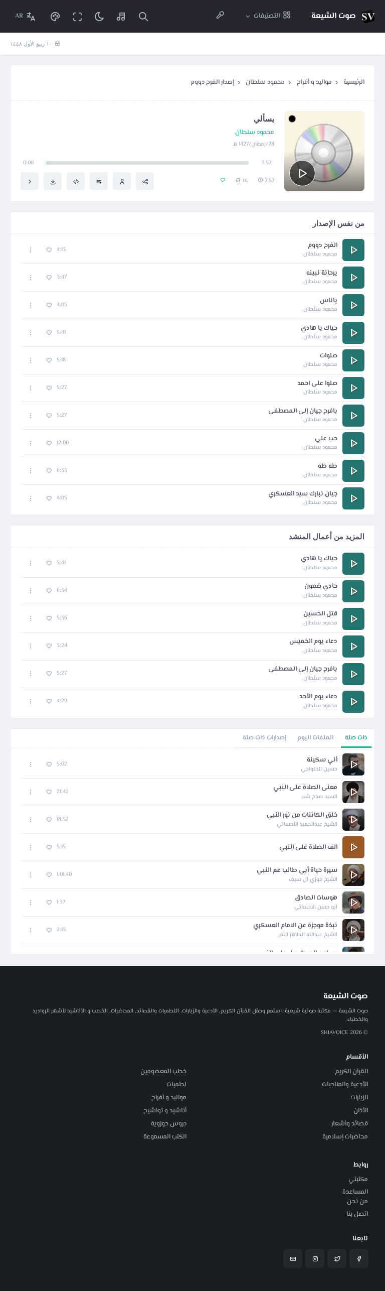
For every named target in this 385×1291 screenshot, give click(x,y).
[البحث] (143, 16)
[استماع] (302, 173)
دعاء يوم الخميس (313, 642)
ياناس (328, 301)
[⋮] (31, 250)
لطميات (176, 1085)
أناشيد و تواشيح (164, 1111)
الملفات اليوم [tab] (315, 738)
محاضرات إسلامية (345, 1137)
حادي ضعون (320, 586)
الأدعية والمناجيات (345, 1085)
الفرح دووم (322, 245)
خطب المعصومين (163, 1072)
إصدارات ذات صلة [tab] (264, 738)
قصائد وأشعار (349, 1124)
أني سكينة (322, 760)
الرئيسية (353, 82)
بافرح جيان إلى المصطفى (302, 411)
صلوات (328, 356)
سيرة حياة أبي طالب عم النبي (297, 870)
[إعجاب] (49, 250)
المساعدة (355, 1192)
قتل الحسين (320, 614)
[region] (192, 851)
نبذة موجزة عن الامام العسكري (295, 926)
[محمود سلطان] (122, 181)
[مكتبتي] (121, 16)
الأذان (360, 1111)
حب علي (326, 439)
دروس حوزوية (168, 1124)
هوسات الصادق (316, 898)
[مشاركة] (145, 181)
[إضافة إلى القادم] (99, 181)
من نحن (357, 1202)
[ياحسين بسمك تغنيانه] (30, 181)
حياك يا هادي (319, 328)
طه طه (327, 466)
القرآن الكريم (351, 1072)
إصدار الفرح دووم (212, 82)
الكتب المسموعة (164, 1137)
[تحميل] (53, 181)
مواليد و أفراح (314, 82)
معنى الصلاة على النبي (305, 788)
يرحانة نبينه (321, 273)
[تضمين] (76, 181)
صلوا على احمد (317, 384)
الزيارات (359, 1098)
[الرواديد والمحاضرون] (220, 16)
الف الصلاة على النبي (308, 847)
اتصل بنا (357, 1214)
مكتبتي (358, 1180)
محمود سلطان (265, 82)
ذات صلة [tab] (356, 738)
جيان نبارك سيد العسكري (302, 494)
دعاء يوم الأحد (318, 697)
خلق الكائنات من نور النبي (302, 815)
